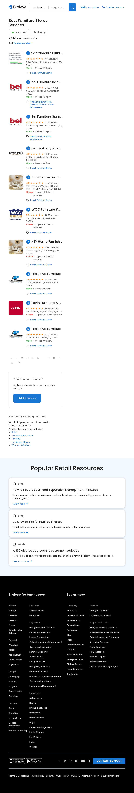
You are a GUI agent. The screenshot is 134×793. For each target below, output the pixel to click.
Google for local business (42, 627)
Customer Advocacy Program (104, 666)
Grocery (16, 438)
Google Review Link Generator (104, 637)
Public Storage (36, 732)
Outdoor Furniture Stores (42, 104)
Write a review (90, 7)
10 (12, 363)
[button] (19, 363)
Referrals (13, 620)
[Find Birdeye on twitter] (65, 761)
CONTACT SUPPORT (109, 761)
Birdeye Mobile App (18, 730)
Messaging (14, 676)
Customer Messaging (40, 647)
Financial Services (38, 707)
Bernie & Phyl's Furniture (47, 148)
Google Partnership (14, 724)
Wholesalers (36, 107)
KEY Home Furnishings (47, 242)
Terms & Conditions (19, 775)
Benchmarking (16, 691)
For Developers (97, 651)
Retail (33, 73)
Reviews (13, 615)
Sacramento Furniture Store (46, 53)
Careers (71, 649)
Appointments (16, 654)
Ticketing (13, 696)
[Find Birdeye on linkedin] (71, 761)
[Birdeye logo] (18, 7)
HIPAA (66, 775)
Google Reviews (37, 661)
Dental (32, 703)
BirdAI (11, 708)
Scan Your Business (99, 642)
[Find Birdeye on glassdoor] (89, 761)
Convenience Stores (22, 435)
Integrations (15, 718)
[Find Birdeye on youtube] (83, 761)
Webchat (13, 645)
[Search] (72, 7)
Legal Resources (75, 669)
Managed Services (99, 610)
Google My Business (39, 666)
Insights (13, 686)
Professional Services (100, 615)
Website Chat (36, 656)
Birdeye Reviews (75, 659)
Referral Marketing (38, 651)
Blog (69, 635)
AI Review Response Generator (105, 632)
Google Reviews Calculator (103, 627)
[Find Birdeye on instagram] (76, 761)
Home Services (36, 717)
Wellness (34, 746)
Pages (12, 625)
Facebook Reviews (38, 671)
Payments (14, 664)
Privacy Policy (37, 775)
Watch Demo (73, 620)
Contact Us (73, 674)
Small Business (37, 610)
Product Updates (75, 644)
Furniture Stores (44, 73)
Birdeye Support (98, 656)
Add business (27, 398)
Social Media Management (42, 686)
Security (50, 775)
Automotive (35, 698)
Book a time (73, 625)
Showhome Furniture (47, 177)
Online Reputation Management (45, 642)
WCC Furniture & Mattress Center (47, 209)
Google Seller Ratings (15, 631)
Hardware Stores (21, 442)
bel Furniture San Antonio (46, 82)
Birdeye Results (75, 664)
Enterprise (34, 615)
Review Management (40, 632)
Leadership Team (75, 615)
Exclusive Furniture (46, 274)
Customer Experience (40, 681)
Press (69, 639)
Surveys (13, 681)
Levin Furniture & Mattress (47, 303)
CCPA (74, 775)
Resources (72, 630)
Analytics (13, 713)
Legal (32, 722)
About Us (71, 610)
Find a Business (97, 647)
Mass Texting (15, 659)
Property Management (40, 727)
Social (12, 650)
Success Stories (75, 654)
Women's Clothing (21, 445)
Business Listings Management (45, 676)
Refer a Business (98, 661)
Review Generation (39, 637)
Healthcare (35, 712)
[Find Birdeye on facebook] (59, 761)
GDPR (59, 775)
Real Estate (35, 737)
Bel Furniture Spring (47, 117)
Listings (12, 610)
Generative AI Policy (89, 775)
